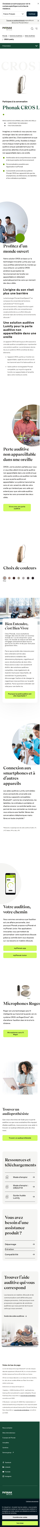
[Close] (38, 21)
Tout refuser (20, 1523)
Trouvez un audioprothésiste (15, 20)
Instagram (8, 1476)
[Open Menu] (36, 29)
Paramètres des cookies (20, 1517)
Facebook (8, 1462)
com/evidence (31, 1395)
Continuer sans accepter (32, 1501)
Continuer (32, 14)
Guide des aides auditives (14, 1316)
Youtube (7, 1472)
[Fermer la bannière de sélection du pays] (38, 4)
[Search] (32, 28)
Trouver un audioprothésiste (20, 1138)
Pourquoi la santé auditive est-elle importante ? (20, 695)
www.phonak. (24, 1395)
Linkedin (7, 1467)
